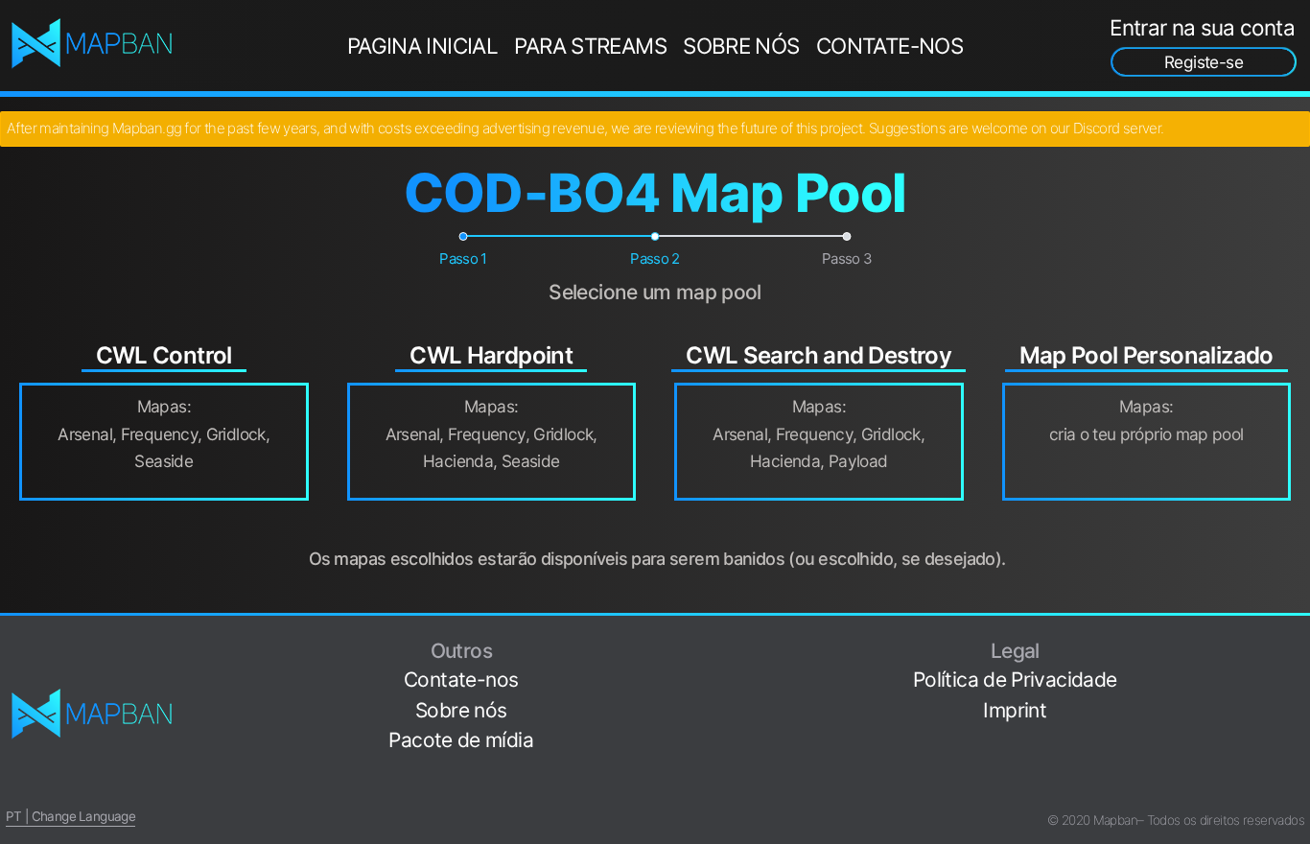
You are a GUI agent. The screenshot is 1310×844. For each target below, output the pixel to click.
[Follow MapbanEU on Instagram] (1296, 700)
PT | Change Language (70, 816)
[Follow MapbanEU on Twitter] (1296, 671)
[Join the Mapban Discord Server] (1296, 791)
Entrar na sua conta (1202, 27)
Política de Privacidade (1015, 680)
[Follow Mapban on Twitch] (1296, 731)
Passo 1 (463, 258)
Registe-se (1203, 62)
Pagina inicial (422, 46)
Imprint (1014, 710)
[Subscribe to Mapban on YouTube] (1296, 761)
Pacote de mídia (460, 740)
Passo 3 (847, 258)
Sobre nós (741, 46)
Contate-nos (889, 46)
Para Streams (590, 46)
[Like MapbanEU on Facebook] (1296, 641)
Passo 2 (655, 258)
